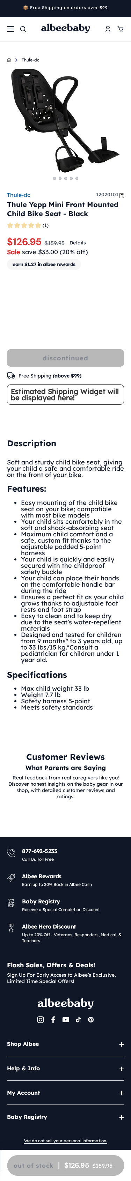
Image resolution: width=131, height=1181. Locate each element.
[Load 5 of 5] (77, 178)
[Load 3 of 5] (65, 178)
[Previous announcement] (9, 8)
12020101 (107, 194)
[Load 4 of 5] (71, 178)
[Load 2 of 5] (60, 178)
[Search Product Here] (23, 28)
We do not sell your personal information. (65, 1140)
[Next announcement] (121, 8)
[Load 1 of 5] (54, 178)
